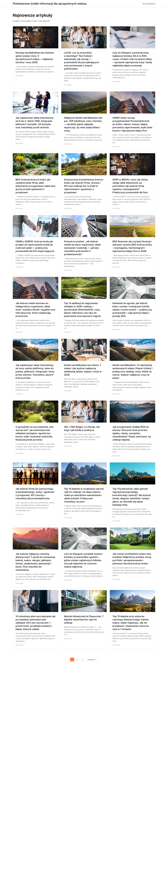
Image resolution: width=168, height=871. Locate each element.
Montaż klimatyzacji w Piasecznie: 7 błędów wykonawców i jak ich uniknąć (83, 619)
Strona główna (149, 4)
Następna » (92, 659)
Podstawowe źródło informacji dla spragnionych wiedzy (50, 3)
